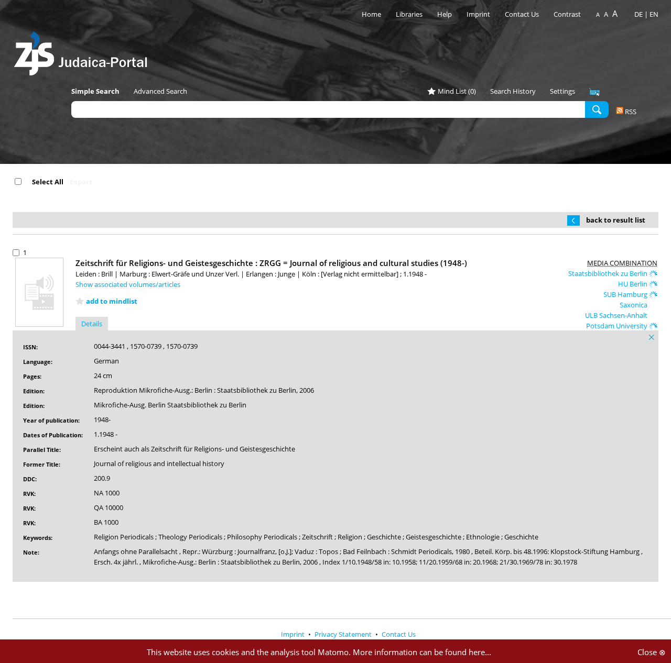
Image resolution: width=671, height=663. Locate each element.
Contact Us (522, 14)
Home (371, 14)
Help (444, 14)
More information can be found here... (422, 652)
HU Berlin (633, 284)
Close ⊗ (651, 652)
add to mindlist (111, 301)
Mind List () (457, 91)
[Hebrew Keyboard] (594, 92)
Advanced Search (160, 91)
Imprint (478, 14)
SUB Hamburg (626, 294)
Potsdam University (617, 325)
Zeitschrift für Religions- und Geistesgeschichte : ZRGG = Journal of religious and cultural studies (271, 263)
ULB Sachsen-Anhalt (617, 315)
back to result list (615, 220)
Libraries (409, 14)
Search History (513, 91)
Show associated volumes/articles (127, 284)
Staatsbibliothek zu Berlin (608, 273)
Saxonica (634, 305)
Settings (562, 91)
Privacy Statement (344, 634)
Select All (47, 181)
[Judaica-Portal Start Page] (83, 50)
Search (597, 109)
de (638, 14)
